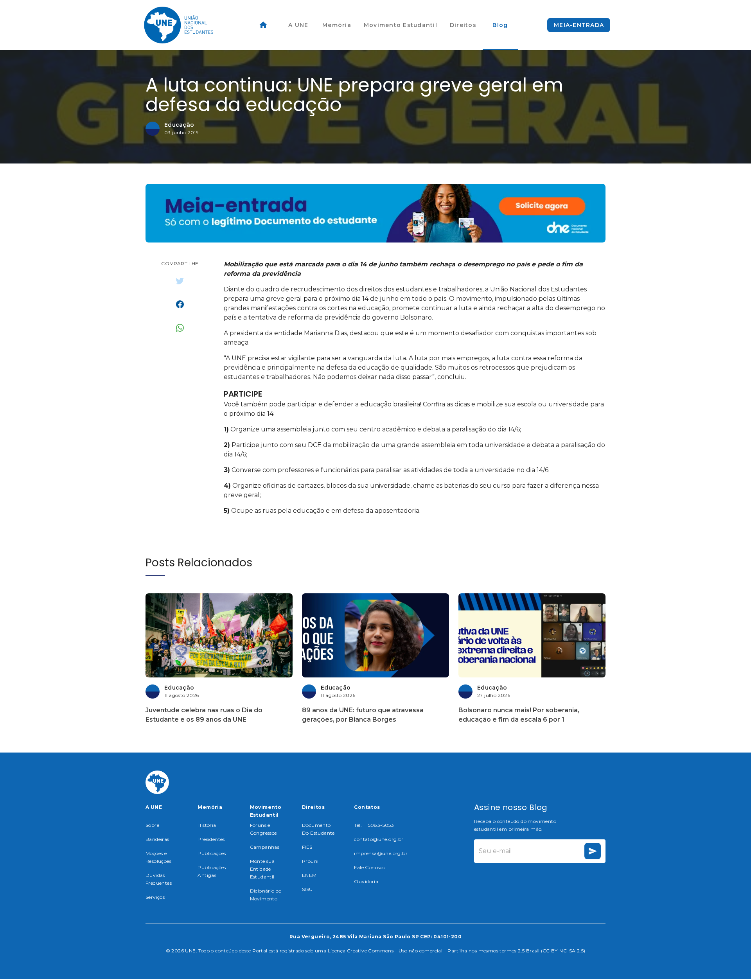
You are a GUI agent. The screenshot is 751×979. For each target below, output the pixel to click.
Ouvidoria (366, 881)
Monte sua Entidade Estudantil (262, 869)
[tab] (263, 25)
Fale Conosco (369, 867)
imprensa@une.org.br (381, 853)
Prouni (310, 861)
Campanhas (265, 847)
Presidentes (211, 839)
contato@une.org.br (378, 839)
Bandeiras (157, 839)
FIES (307, 847)
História (207, 825)
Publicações (212, 853)
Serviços (155, 897)
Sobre (152, 825)
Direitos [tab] (463, 25)
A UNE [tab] (298, 25)
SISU (307, 889)
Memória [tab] (336, 25)
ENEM (309, 875)
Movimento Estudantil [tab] (400, 25)
